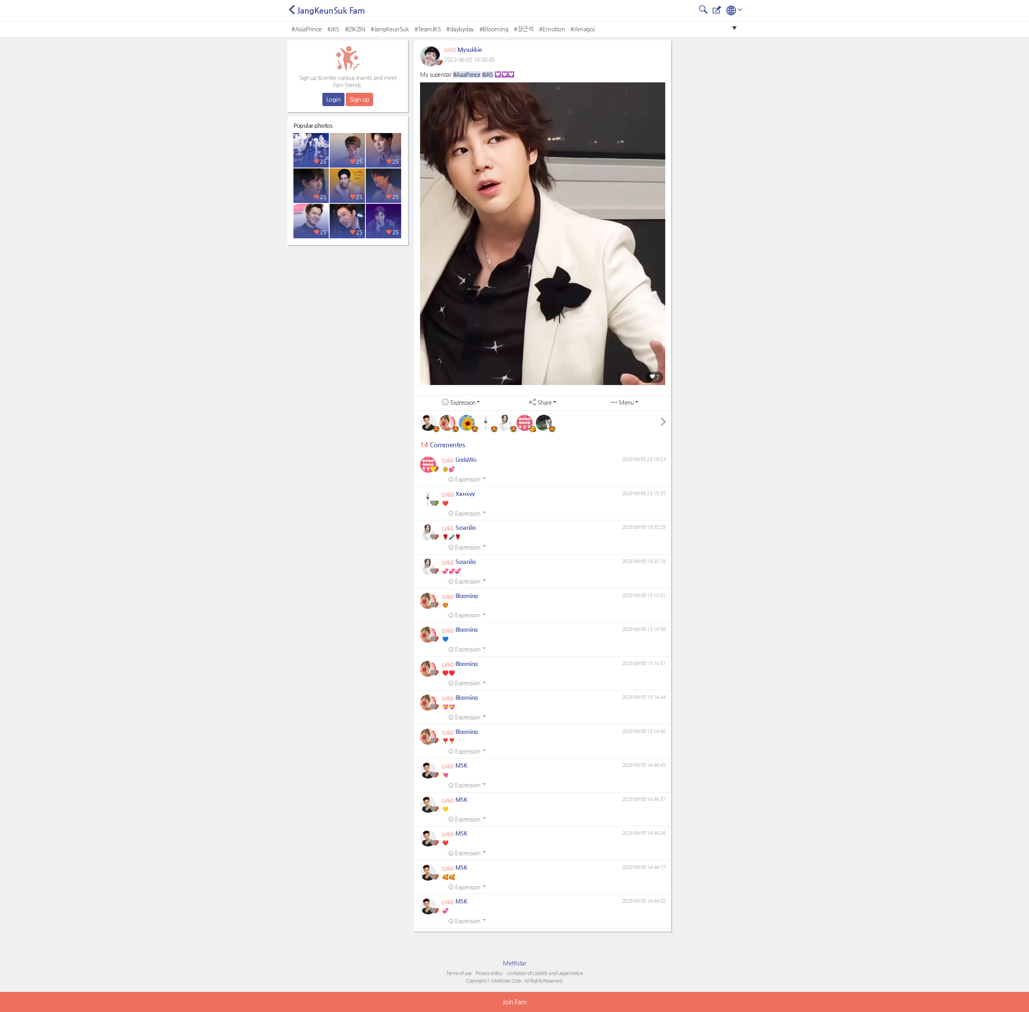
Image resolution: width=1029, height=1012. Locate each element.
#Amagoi (582, 28)
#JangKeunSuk (390, 28)
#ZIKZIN (355, 28)
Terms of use (458, 973)
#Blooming (494, 28)
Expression (463, 402)
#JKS (333, 28)
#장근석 (523, 28)
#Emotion (552, 28)
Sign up (359, 99)
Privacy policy (489, 973)
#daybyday (460, 28)
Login (333, 99)
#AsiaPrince (306, 28)
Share (545, 402)
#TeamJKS (427, 28)
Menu (626, 402)
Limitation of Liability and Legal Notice (544, 973)
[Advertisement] (347, 299)
